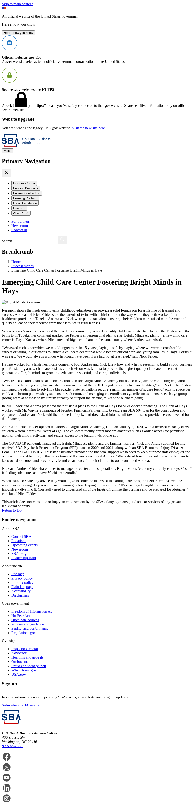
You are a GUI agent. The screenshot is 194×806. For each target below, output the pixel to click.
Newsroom (19, 226)
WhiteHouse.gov (24, 670)
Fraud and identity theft (28, 666)
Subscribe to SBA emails (20, 705)
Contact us (19, 230)
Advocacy (19, 653)
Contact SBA (21, 536)
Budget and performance (29, 628)
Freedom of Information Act (32, 611)
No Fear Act (20, 616)
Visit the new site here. (89, 128)
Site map (17, 574)
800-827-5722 (12, 746)
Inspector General (24, 649)
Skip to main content (17, 4)
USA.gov (18, 674)
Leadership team (23, 558)
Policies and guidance (27, 624)
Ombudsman (21, 662)
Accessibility (21, 591)
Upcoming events (24, 545)
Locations (18, 541)
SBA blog (18, 554)
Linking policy (22, 582)
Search (7, 241)
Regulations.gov (23, 633)
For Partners (20, 221)
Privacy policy (22, 578)
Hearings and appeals (27, 657)
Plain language (22, 587)
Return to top (12, 510)
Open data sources (25, 620)
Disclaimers (20, 595)
